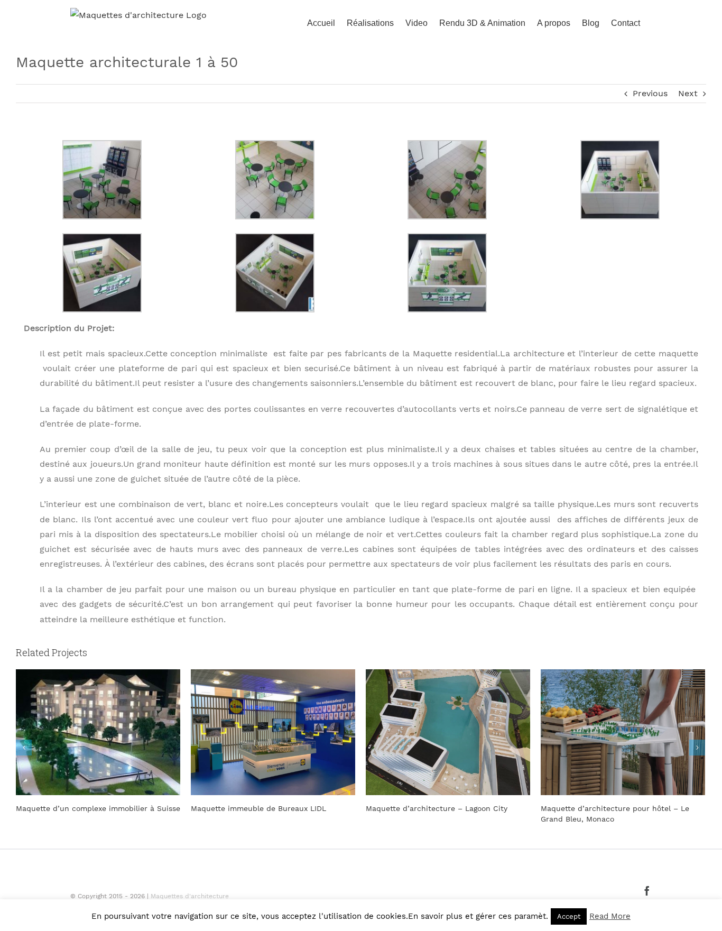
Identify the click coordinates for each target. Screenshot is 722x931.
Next (688, 93)
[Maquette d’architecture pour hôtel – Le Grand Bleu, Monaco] (623, 731)
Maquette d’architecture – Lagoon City (436, 808)
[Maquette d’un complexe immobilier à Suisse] (98, 731)
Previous (650, 93)
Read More (610, 916)
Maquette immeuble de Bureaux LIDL (258, 808)
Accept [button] (568, 916)
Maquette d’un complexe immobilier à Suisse (98, 808)
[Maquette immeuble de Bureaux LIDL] (273, 731)
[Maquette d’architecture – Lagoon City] (448, 731)
